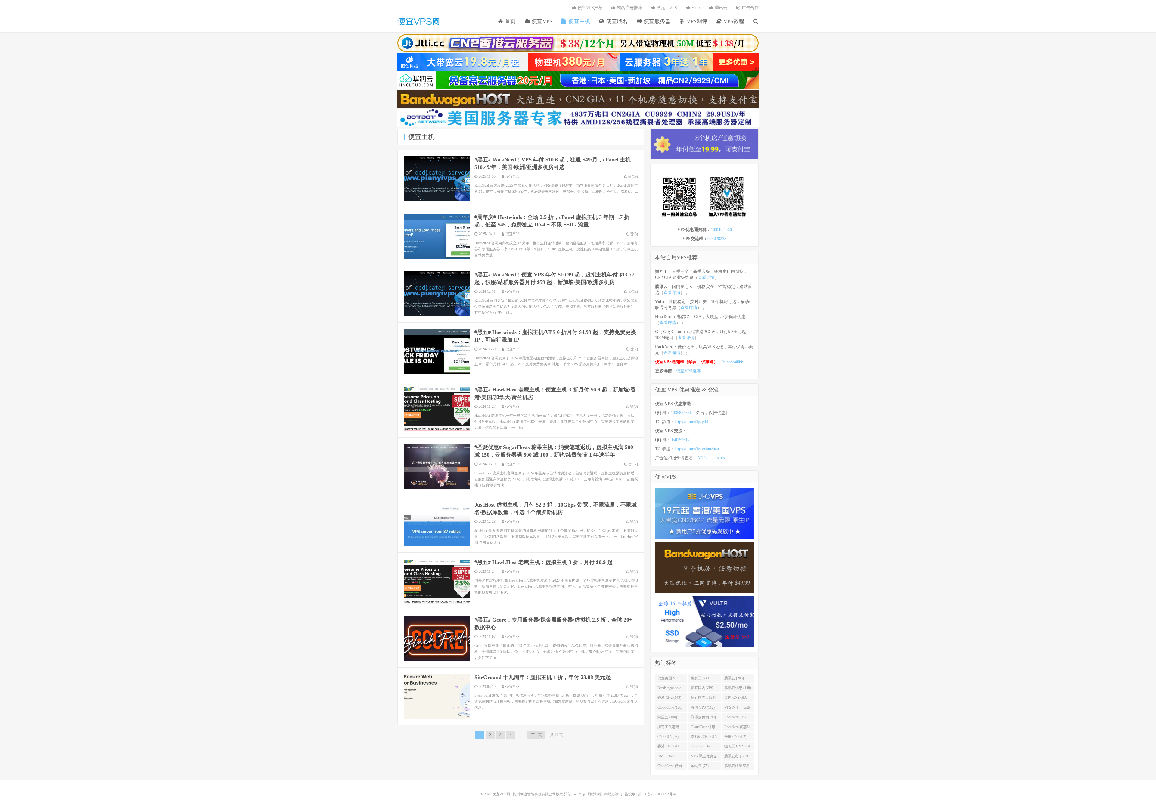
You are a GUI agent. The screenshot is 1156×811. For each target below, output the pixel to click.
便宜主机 (578, 21)
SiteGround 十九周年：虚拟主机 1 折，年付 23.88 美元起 (542, 677)
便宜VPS (541, 21)
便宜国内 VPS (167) (702, 689)
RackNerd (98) (735, 717)
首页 (509, 21)
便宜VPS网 (418, 21)
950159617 (680, 440)
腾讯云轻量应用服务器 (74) (737, 767)
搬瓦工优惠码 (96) (668, 728)
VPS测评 (696, 21)
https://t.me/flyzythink (694, 422)
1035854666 (721, 229)
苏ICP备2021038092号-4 (657, 794)
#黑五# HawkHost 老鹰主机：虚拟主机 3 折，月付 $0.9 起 (543, 562)
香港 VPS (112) (703, 707)
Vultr (695, 7)
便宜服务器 (656, 21)
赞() (633, 176)
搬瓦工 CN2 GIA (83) (737, 747)
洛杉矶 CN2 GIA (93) (704, 738)
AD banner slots (711, 458)
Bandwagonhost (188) (669, 689)
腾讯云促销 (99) (703, 717)
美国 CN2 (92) (735, 737)
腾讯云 (720, 7)
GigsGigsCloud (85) (702, 747)
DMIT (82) (665, 756)
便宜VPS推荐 (589, 7)
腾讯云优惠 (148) (737, 688)
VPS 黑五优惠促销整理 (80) (704, 757)
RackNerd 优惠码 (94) (737, 728)
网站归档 (594, 794)
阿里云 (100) (667, 717)
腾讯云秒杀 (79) (736, 756)
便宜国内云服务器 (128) (703, 698)
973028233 (716, 238)
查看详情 (706, 277)
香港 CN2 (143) (669, 697)
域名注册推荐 (629, 7)
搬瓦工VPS (666, 7)
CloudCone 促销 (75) (669, 767)
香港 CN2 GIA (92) (668, 747)
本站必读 (611, 794)
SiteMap (579, 794)
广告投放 (628, 794)
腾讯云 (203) (734, 678)
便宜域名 (616, 21)
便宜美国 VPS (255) (668, 679)
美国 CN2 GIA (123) (735, 698)
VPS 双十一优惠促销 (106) (737, 708)
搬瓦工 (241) (700, 678)
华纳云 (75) (700, 766)
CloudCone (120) (669, 707)
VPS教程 (733, 21)
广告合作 (750, 7)
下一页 (536, 735)
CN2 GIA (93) (668, 737)
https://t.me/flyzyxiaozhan (697, 449)
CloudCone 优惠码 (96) (703, 728)
